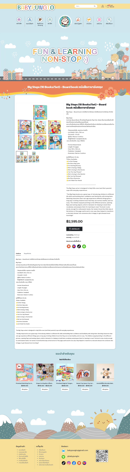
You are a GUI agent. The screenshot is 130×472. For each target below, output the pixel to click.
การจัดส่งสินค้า (75, 31)
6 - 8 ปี (43, 29)
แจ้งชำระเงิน (74, 25)
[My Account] (102, 6)
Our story (102, 25)
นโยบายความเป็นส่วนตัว (46, 465)
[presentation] (16, 126)
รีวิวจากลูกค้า (103, 29)
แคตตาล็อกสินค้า (104, 33)
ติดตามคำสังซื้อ (23, 456)
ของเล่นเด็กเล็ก (75, 237)
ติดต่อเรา (102, 27)
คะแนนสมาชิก (23, 452)
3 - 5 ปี (43, 27)
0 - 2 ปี (43, 25)
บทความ (41, 456)
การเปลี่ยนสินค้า (75, 33)
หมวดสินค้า (22, 450)
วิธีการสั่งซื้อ (74, 29)
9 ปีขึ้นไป (43, 31)
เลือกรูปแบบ (25, 389)
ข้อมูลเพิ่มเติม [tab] (27, 253)
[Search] (94, 6)
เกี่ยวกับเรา (42, 450)
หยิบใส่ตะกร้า (76, 229)
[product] (24, 372)
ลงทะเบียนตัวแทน (104, 31)
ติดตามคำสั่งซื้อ (75, 27)
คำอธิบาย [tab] (18, 253)
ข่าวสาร (41, 454)
